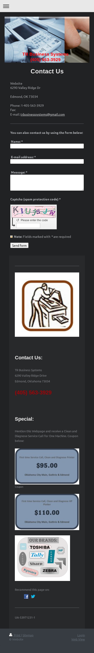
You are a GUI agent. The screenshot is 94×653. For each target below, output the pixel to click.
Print (17, 635)
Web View (78, 639)
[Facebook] (26, 596)
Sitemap (28, 635)
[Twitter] (33, 596)
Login (81, 635)
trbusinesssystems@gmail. (40, 114)
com (62, 114)
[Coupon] (47, 466)
